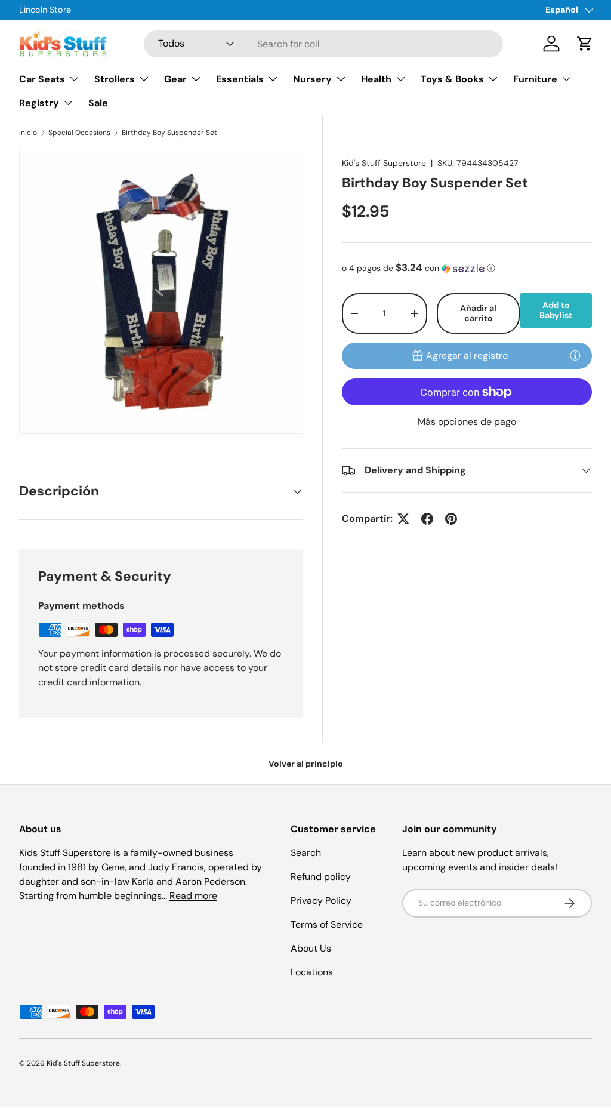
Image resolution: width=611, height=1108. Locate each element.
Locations (312, 972)
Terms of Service (327, 924)
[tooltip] (575, 355)
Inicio (28, 132)
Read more (193, 896)
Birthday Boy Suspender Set (169, 132)
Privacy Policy (321, 900)
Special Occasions (79, 132)
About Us (311, 948)
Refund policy (321, 876)
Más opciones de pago (467, 421)
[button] (585, 43)
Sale (98, 103)
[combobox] (324, 43)
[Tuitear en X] (403, 519)
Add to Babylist (555, 310)
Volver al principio (306, 763)
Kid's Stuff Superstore (384, 163)
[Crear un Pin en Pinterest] (451, 519)
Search (306, 853)
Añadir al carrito (478, 313)
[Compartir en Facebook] (427, 519)
